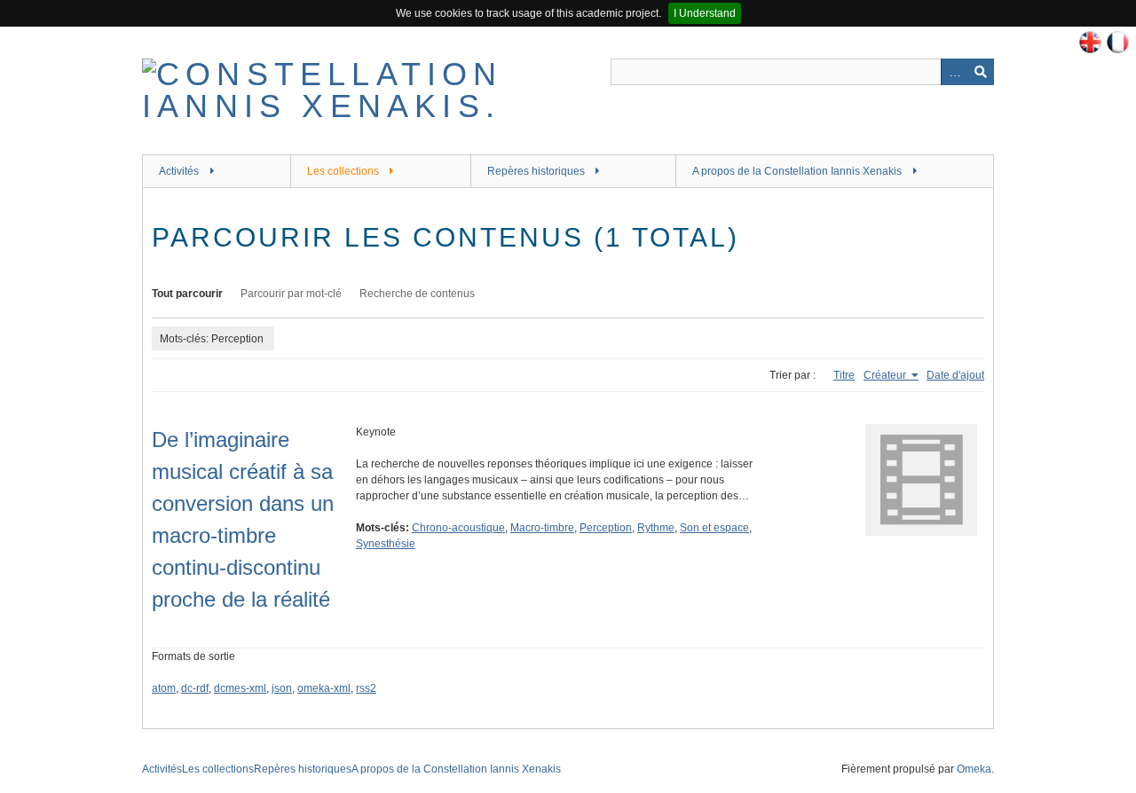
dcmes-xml (240, 688)
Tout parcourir (187, 293)
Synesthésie (385, 544)
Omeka (974, 769)
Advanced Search (954, 72)
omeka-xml (324, 688)
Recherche (980, 72)
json (282, 688)
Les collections (343, 171)
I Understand (705, 13)
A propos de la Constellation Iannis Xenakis (797, 171)
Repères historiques (536, 171)
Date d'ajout (955, 375)
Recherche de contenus (417, 293)
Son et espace (714, 528)
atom (164, 688)
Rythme (655, 528)
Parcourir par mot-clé (291, 293)
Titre (844, 375)
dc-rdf (195, 688)
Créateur (886, 375)
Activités (179, 171)
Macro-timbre (542, 528)
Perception (606, 528)
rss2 (366, 688)
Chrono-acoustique (458, 528)
